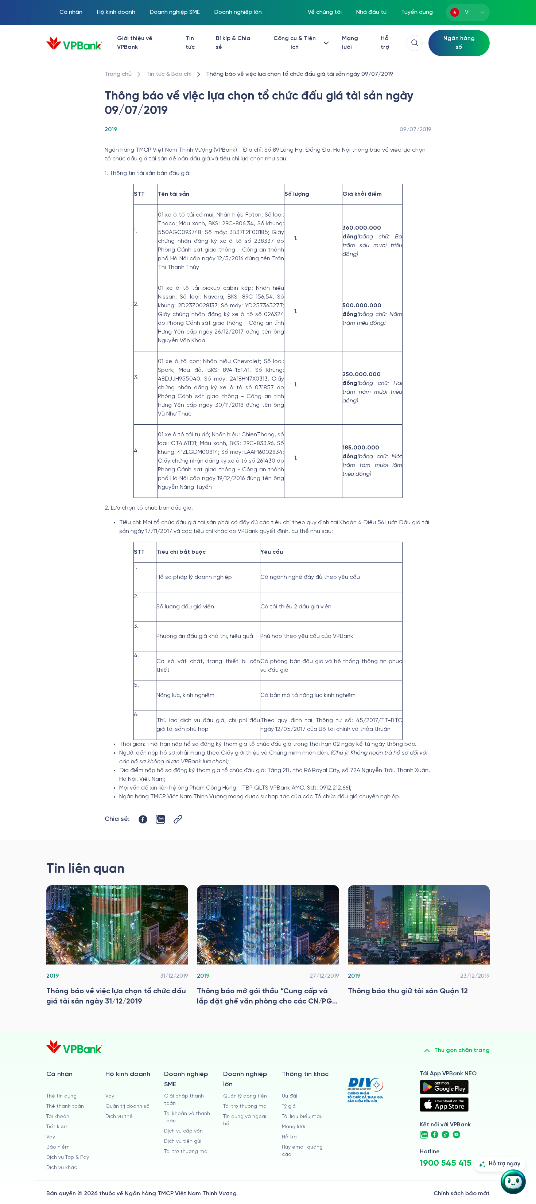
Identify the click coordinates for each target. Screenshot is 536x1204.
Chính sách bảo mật (462, 1194)
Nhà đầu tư (371, 12)
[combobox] (468, 12)
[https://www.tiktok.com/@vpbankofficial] (446, 1135)
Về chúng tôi (325, 12)
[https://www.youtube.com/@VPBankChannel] (457, 1135)
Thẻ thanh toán (65, 1106)
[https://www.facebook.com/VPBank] (435, 1135)
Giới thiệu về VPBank (134, 42)
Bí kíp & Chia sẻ (233, 42)
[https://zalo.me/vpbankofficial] (424, 1135)
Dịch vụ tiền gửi (182, 1141)
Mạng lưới (350, 42)
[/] (74, 43)
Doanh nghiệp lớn (238, 12)
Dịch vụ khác (61, 1167)
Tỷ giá (289, 1106)
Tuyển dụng (417, 12)
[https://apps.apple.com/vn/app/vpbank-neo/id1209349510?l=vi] (444, 1104)
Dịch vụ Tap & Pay (67, 1157)
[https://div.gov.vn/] (365, 1090)
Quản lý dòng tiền (245, 1096)
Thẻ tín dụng (61, 1096)
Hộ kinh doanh (116, 12)
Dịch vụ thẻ (119, 1116)
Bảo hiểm (58, 1147)
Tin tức (190, 42)
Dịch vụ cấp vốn (183, 1131)
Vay (50, 1137)
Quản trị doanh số (127, 1106)
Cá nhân (70, 12)
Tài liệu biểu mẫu (302, 1116)
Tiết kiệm (57, 1127)
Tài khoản (57, 1116)
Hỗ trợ (385, 42)
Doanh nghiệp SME (175, 12)
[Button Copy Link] (178, 819)
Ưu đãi (289, 1096)
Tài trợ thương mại (186, 1151)
